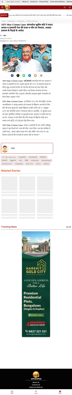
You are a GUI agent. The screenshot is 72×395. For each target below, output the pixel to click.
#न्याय (20, 160)
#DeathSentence (7, 164)
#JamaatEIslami (46, 160)
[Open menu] (3, 7)
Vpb (4, 35)
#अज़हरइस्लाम (22, 157)
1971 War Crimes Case (9, 157)
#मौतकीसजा (43, 157)
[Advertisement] (36, 284)
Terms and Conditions (57, 2)
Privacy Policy (43, 2)
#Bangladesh (19, 164)
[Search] (64, 7)
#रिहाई (26, 160)
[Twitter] (18, 75)
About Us (25, 2)
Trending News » (11, 21)
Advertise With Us (36, 387)
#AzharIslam (35, 160)
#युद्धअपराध (13, 160)
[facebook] (12, 75)
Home (3, 21)
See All (68, 227)
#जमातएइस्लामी (33, 157)
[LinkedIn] (29, 75)
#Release (46, 164)
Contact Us (34, 2)
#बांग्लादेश (4, 160)
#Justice (38, 164)
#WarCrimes (29, 164)
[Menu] (69, 7)
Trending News (9, 227)
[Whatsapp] (23, 75)
